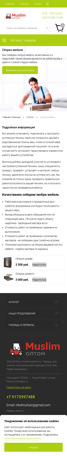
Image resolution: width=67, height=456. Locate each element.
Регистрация (56, 13)
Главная (10, 3)
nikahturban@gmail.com (33, 405)
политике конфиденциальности (22, 438)
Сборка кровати (25, 273)
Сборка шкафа (24, 258)
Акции (37, 3)
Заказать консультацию (20, 70)
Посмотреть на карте (18, 387)
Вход (44, 13)
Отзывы (24, 3)
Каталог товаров (23, 40)
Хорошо (33, 447)
